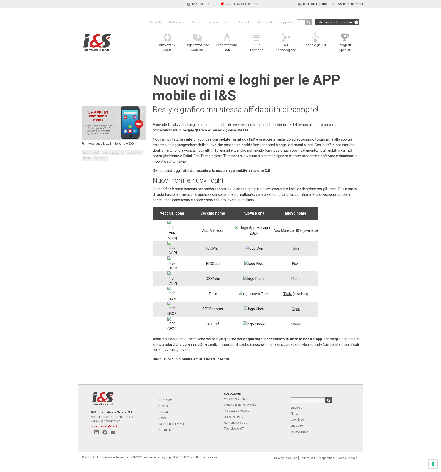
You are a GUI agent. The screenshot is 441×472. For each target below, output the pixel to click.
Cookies (291, 458)
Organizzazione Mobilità (240, 404)
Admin (352, 458)
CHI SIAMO (165, 400)
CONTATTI (164, 412)
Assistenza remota (350, 4)
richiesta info (299, 431)
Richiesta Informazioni (336, 22)
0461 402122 (200, 4)
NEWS (162, 418)
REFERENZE (165, 430)
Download (264, 22)
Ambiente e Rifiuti (235, 399)
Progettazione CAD (236, 410)
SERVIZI (163, 406)
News (196, 22)
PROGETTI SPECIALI (171, 424)
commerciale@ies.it (104, 426)
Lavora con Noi (219, 22)
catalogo (296, 407)
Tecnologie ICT (234, 428)
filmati (295, 413)
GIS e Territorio (233, 416)
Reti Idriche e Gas (235, 422)
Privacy (279, 458)
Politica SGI (307, 458)
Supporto (286, 22)
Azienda (156, 22)
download (297, 419)
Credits (341, 458)
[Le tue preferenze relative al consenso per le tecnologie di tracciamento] (433, 464)
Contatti (244, 22)
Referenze (177, 22)
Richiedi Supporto (315, 4)
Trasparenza (325, 458)
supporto (297, 425)
